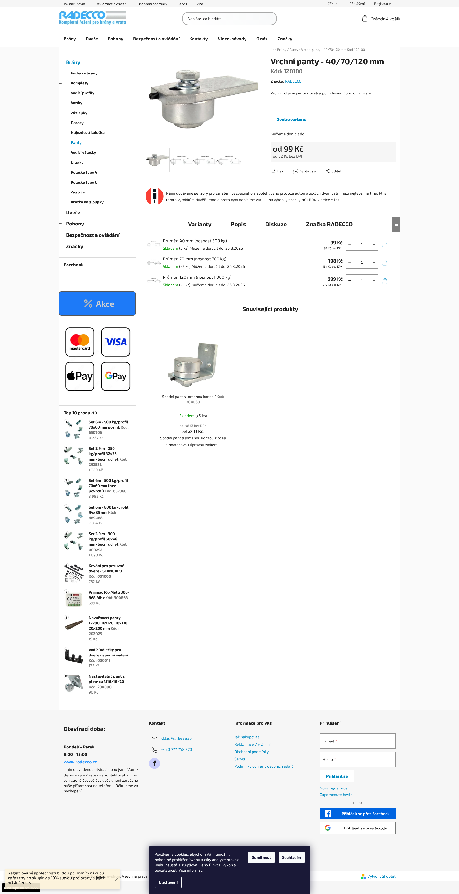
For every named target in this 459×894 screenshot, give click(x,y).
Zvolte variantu (291, 119)
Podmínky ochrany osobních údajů (263, 766)
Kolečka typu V (84, 172)
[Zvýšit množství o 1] (374, 244)
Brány (73, 62)
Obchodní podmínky (152, 4)
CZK (331, 3)
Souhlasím (291, 857)
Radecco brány (84, 73)
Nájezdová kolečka (88, 132)
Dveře (73, 212)
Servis (182, 4)
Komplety (79, 82)
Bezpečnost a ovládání (93, 235)
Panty (76, 142)
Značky (74, 246)
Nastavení (168, 882)
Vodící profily (82, 92)
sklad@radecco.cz (176, 738)
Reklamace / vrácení (111, 4)
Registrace (382, 3)
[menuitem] (70, 38)
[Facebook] (154, 763)
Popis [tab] (238, 223)
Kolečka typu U (84, 182)
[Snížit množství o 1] (349, 244)
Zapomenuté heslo (336, 794)
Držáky (77, 162)
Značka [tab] (329, 223)
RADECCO (293, 81)
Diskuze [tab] (276, 223)
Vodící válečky (83, 152)
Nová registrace (333, 788)
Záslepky (79, 112)
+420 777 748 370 (176, 749)
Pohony (75, 223)
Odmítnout (261, 857)
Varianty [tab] (200, 223)
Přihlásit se (337, 776)
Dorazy (77, 122)
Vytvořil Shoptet (381, 876)
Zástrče (78, 192)
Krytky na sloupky (87, 201)
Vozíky (76, 102)
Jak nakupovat (74, 4)
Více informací (191, 870)
